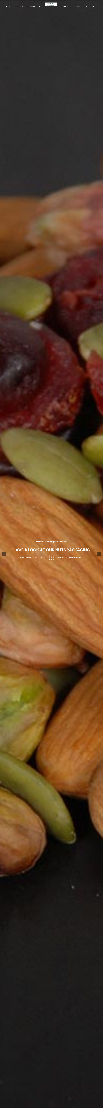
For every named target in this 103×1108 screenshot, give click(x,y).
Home (8, 6)
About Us (19, 6)
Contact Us (89, 6)
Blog (77, 6)
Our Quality (66, 6)
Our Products (34, 6)
